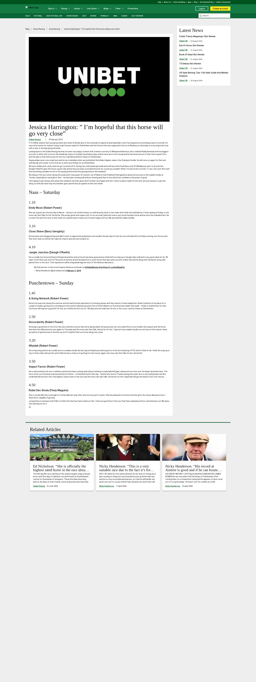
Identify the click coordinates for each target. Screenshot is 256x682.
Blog (28, 16)
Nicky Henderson (106, 486)
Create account (220, 8)
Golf (84, 16)
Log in (202, 8)
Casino (124, 16)
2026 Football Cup (54, 16)
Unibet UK (183, 41)
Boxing (93, 16)
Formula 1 (105, 16)
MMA (115, 16)
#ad (101, 267)
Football (38, 16)
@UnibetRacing (92, 267)
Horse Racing (72, 16)
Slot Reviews (137, 16)
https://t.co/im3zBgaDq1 (114, 267)
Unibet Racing (35, 139)
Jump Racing (54, 29)
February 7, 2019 (73, 271)
